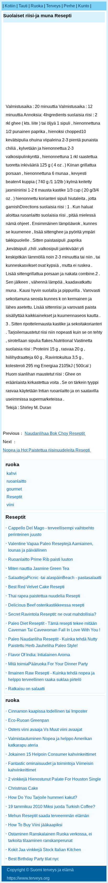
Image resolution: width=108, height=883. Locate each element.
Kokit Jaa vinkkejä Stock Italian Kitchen (44, 849)
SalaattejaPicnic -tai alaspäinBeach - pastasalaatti (54, 577)
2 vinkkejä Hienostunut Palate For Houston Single (54, 779)
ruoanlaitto (16, 481)
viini (10, 505)
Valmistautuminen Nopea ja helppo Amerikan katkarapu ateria (50, 741)
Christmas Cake (23, 788)
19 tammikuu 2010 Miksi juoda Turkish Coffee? (51, 806)
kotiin (10, 6)
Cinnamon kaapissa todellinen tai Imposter (47, 711)
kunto (83, 6)
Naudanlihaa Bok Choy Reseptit (55, 433)
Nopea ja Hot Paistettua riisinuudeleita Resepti (47, 450)
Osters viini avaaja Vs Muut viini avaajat (45, 729)
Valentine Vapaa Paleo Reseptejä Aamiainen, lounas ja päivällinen (50, 546)
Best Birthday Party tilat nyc (33, 859)
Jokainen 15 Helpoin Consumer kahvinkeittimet (52, 754)
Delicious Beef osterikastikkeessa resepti (46, 605)
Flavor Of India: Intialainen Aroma (39, 655)
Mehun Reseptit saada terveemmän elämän (48, 815)
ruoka (37, 6)
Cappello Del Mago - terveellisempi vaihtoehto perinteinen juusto (51, 531)
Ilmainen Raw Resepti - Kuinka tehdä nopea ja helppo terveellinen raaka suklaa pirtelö (51, 676)
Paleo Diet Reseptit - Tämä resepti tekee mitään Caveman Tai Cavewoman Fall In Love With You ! (54, 626)
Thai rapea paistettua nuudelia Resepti (44, 596)
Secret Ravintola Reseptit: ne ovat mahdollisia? (52, 614)
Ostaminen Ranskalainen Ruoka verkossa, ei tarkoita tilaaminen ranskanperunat (50, 837)
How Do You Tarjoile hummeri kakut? (42, 797)
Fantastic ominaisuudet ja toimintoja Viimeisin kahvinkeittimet (50, 766)
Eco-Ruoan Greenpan (28, 720)
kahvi (12, 473)
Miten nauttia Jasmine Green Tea (38, 568)
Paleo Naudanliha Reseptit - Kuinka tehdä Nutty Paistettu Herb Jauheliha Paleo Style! (52, 642)
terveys (53, 6)
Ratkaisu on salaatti (26, 688)
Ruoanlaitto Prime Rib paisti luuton (40, 559)
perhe (69, 6)
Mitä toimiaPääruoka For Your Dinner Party (48, 664)
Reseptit (14, 497)
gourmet (14, 489)
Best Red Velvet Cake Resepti (36, 587)
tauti (23, 6)
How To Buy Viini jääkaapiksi (35, 825)
